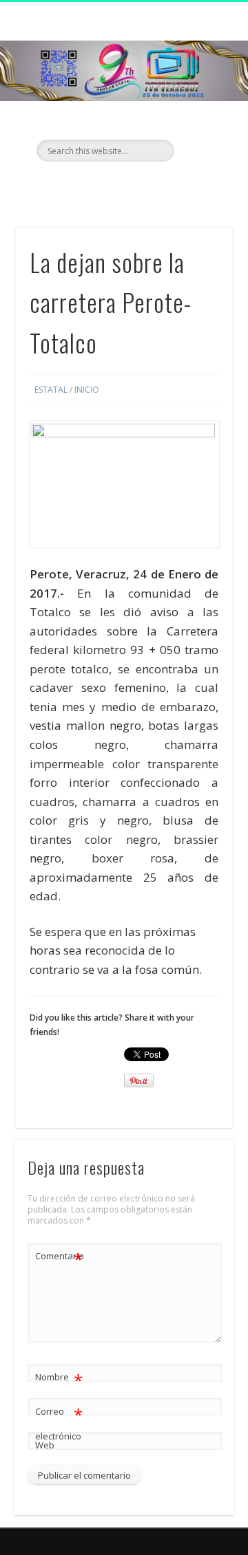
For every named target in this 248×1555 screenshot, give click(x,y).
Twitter (122, 185)
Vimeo (150, 185)
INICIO (86, 389)
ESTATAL (51, 389)
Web (44, 1445)
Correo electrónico (59, 1422)
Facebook (94, 185)
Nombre (59, 1379)
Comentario (59, 1258)
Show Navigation (200, 123)
